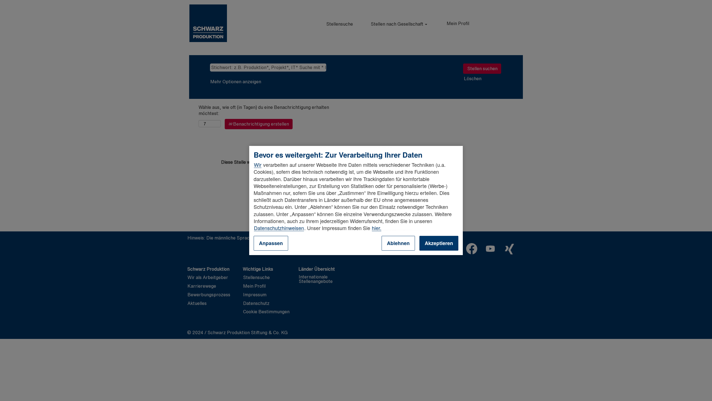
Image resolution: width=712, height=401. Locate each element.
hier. (376, 227)
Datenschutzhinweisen (279, 227)
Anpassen (271, 243)
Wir (257, 164)
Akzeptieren (439, 243)
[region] (356, 200)
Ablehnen (398, 243)
